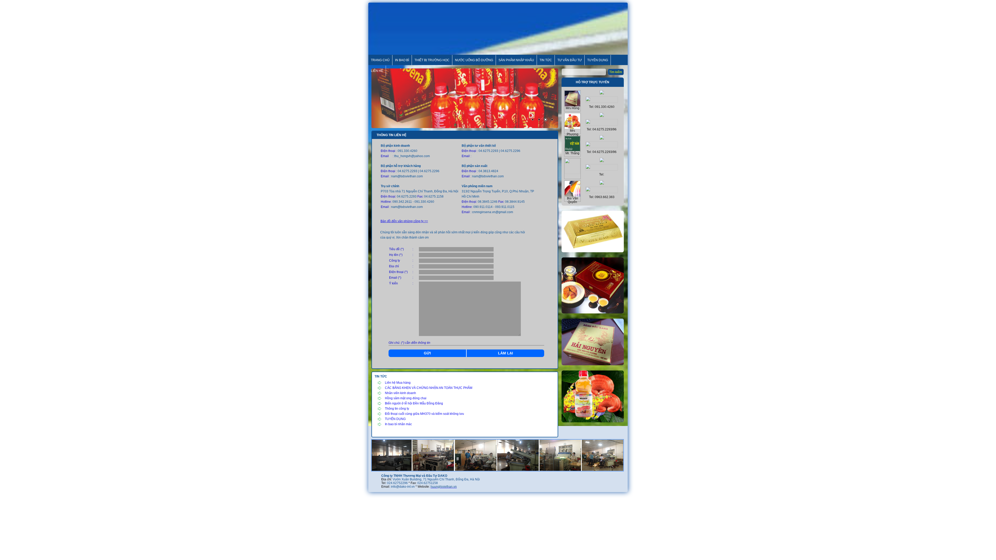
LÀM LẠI (505, 353)
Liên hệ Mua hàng (398, 382)
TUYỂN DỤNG (395, 419)
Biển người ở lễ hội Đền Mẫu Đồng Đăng (414, 403)
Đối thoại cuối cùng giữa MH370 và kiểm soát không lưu (424, 414)
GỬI (427, 353)
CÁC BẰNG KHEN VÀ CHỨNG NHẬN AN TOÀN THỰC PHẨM (428, 388)
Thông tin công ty (397, 408)
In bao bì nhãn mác (398, 424)
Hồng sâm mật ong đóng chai (405, 398)
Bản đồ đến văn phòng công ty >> (404, 221)
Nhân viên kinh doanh (400, 393)
